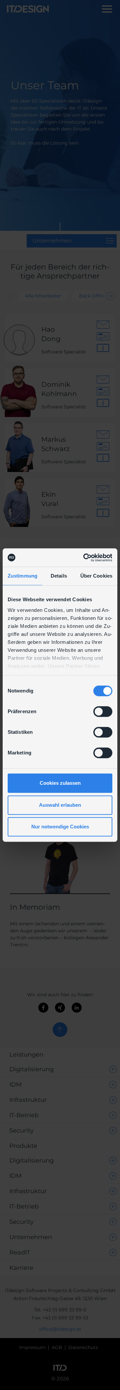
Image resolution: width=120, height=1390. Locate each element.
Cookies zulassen (60, 783)
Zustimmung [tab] (22, 576)
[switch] (102, 711)
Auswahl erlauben (60, 805)
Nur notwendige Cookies (60, 826)
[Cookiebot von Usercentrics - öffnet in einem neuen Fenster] (84, 557)
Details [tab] (59, 576)
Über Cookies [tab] (96, 576)
